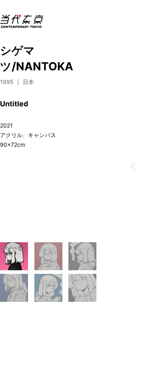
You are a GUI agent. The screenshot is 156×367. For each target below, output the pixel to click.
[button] (133, 166)
